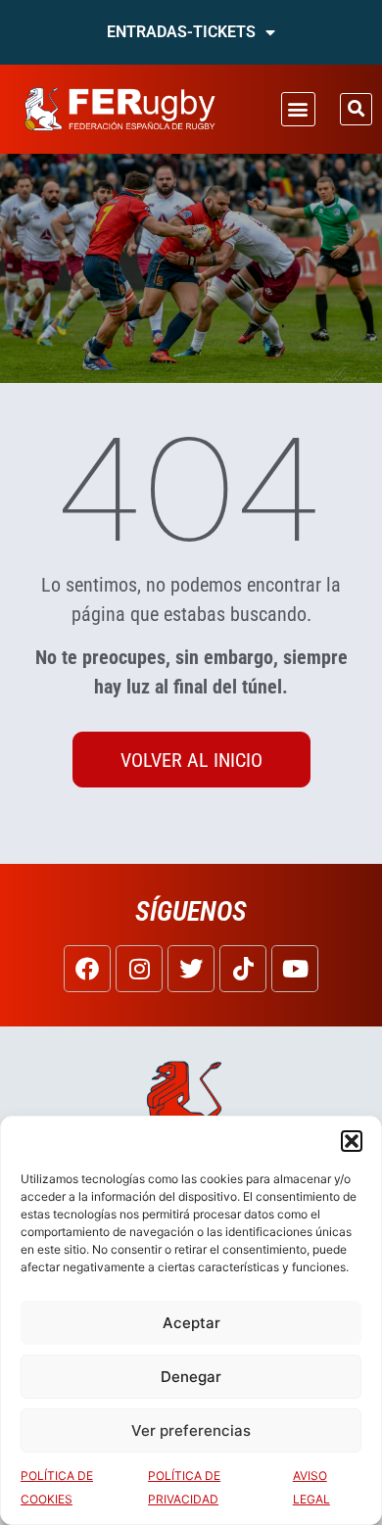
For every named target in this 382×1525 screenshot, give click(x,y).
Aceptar (191, 1322)
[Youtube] (294, 968)
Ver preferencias (191, 1430)
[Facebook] (87, 968)
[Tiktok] (242, 968)
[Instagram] (139, 968)
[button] (351, 1141)
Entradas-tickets (181, 32)
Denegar (191, 1376)
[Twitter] (191, 968)
